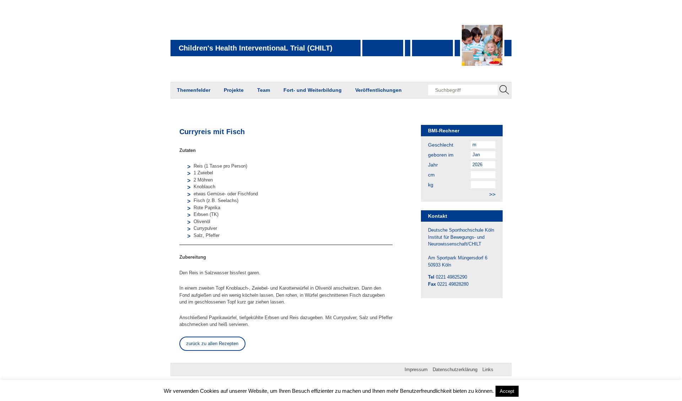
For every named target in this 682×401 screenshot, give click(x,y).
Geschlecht (440, 145)
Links (487, 369)
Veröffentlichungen (378, 90)
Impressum (416, 369)
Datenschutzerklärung (455, 369)
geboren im (441, 155)
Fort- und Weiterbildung (312, 90)
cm (431, 175)
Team (263, 90)
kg (430, 185)
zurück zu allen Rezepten (212, 343)
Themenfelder (193, 90)
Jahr (433, 165)
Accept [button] (507, 391)
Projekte (234, 90)
